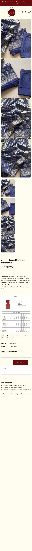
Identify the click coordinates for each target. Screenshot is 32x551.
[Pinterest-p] (4, 526)
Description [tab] (4, 416)
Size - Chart (4, 379)
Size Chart (13, 416)
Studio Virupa (13, 346)
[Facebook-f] (1, 526)
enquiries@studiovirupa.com (11, 522)
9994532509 (8, 520)
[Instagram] (6, 526)
